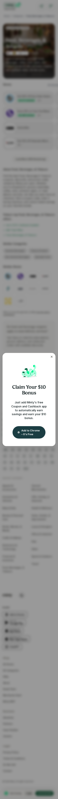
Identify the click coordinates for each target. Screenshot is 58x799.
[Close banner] (52, 357)
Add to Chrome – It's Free (30, 432)
